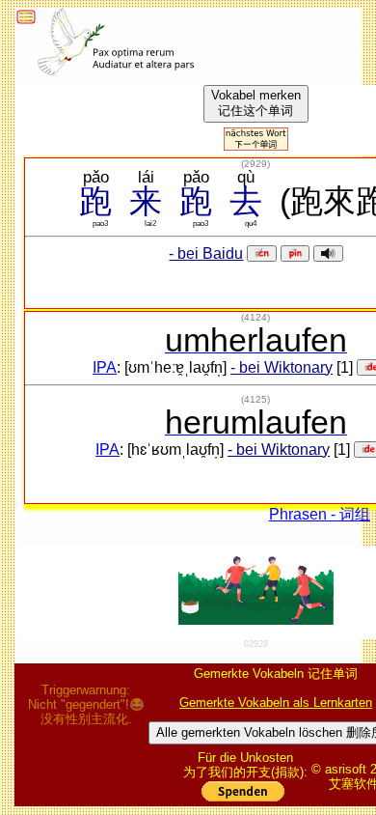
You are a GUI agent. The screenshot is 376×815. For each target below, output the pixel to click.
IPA (105, 367)
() (255, 163)
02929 (256, 644)
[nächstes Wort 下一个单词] (256, 145)
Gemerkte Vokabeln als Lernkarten (275, 702)
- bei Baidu (206, 253)
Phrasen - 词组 (319, 514)
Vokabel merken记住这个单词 (256, 103)
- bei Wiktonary (281, 367)
